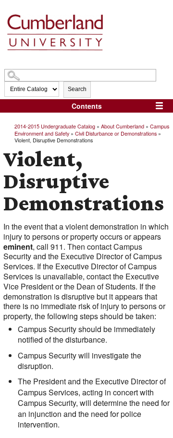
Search (77, 89)
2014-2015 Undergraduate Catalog (54, 126)
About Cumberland (122, 126)
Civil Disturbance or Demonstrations (116, 133)
